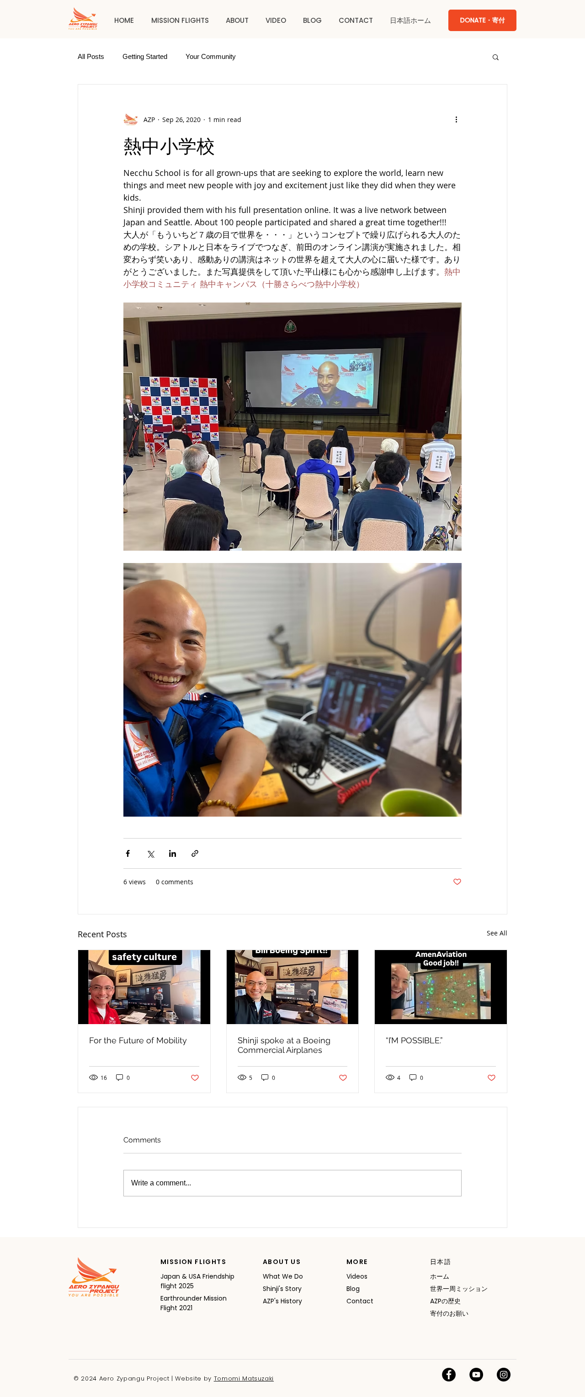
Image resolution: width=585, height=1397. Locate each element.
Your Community (211, 56)
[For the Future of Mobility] (144, 987)
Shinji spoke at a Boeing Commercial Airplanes (284, 1045)
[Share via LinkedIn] (172, 853)
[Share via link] (195, 853)
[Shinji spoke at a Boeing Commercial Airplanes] (293, 987)
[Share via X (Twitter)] (150, 853)
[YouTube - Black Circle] (476, 1374)
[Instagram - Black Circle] (504, 1374)
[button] (180, 20)
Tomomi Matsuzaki (244, 1378)
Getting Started (144, 56)
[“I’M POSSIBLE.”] (441, 987)
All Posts (91, 56)
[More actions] (456, 119)
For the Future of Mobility (138, 1040)
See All (497, 933)
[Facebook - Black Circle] (449, 1374)
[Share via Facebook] (127, 853)
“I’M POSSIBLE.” (414, 1040)
